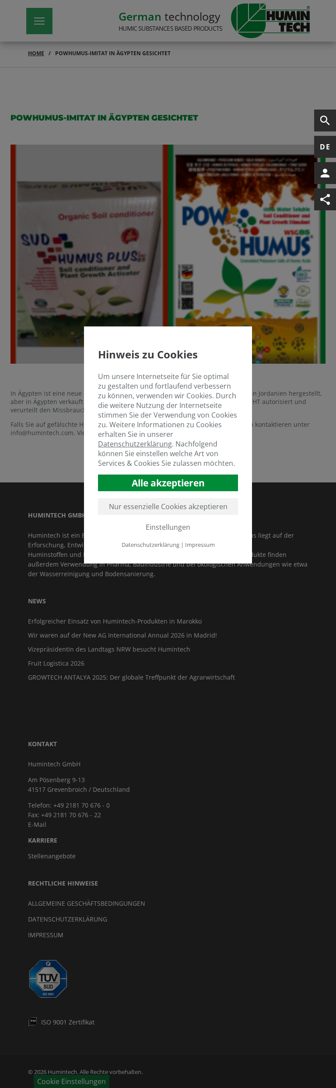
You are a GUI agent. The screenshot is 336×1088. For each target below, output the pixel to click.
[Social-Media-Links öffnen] (325, 199)
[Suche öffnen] (325, 120)
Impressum (200, 545)
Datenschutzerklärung (135, 444)
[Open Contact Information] (325, 173)
